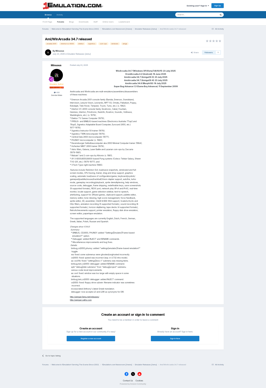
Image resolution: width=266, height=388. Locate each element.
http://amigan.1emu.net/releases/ (84, 297)
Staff (96, 22)
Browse (48, 15)
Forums (60, 22)
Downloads (84, 22)
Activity (60, 15)
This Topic (209, 15)
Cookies (139, 380)
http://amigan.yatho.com (81, 300)
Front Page (47, 22)
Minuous (60, 51)
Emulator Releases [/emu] (79, 54)
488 (58, 92)
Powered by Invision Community (133, 384)
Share (195, 52)
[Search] (221, 14)
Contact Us (128, 380)
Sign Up (217, 5)
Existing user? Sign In (197, 6)
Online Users (108, 22)
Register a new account (91, 338)
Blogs (71, 22)
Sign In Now (175, 338)
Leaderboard (124, 22)
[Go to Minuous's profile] (48, 52)
